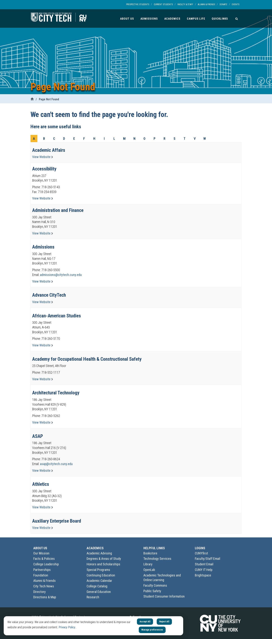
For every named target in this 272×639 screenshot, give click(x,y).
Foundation (40, 575)
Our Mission (41, 553)
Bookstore (150, 553)
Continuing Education (101, 575)
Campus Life (196, 18)
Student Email (204, 564)
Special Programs (98, 570)
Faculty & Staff (185, 4)
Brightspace (203, 575)
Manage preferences (152, 629)
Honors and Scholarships (103, 564)
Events (235, 4)
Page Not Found (49, 99)
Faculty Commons (155, 585)
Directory (39, 592)
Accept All (145, 621)
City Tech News (43, 586)
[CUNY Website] (220, 623)
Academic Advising (99, 553)
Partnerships (42, 570)
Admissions (149, 18)
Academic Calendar (99, 581)
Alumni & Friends (206, 4)
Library (147, 564)
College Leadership (46, 564)
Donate (223, 4)
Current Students (163, 4)
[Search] (237, 18)
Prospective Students (137, 4)
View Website (41, 157)
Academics (172, 18)
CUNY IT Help (203, 570)
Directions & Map (44, 597)
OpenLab (149, 570)
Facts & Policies (44, 559)
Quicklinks (220, 18)
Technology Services (157, 559)
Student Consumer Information (164, 596)
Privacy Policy (67, 627)
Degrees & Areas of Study (104, 559)
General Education (99, 592)
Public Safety (152, 591)
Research (93, 597)
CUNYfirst (201, 553)
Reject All (164, 621)
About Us (127, 18)
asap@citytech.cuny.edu (56, 464)
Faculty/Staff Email (207, 559)
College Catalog (97, 586)
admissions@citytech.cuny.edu (61, 275)
